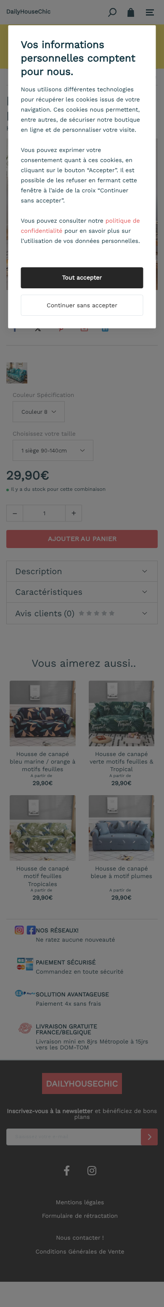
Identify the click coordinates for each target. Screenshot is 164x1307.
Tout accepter (82, 277)
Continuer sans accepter (82, 305)
